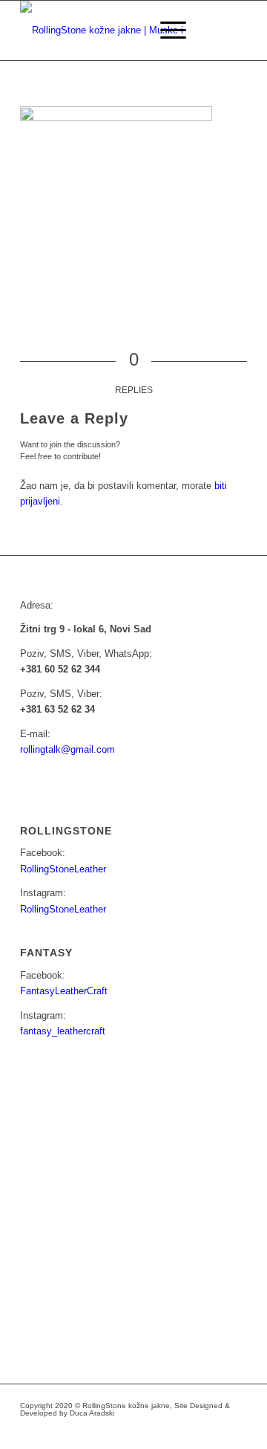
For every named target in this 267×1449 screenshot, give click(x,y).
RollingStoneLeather (63, 869)
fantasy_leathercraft (62, 1031)
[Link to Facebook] (147, 1430)
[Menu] (165, 30)
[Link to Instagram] (169, 1430)
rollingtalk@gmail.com (67, 749)
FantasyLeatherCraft (64, 990)
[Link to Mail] (191, 1430)
